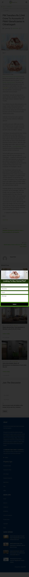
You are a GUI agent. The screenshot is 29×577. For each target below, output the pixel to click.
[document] (14, 288)
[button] (27, 272)
